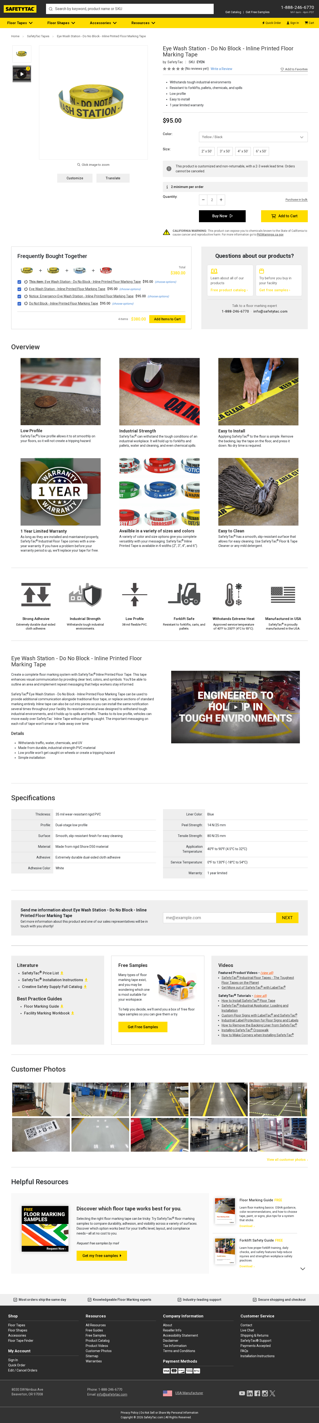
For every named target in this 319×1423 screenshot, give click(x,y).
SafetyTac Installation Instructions (52, 980)
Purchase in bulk (297, 199)
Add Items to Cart (167, 319)
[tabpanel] (255, 1213)
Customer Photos (99, 1351)
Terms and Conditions (179, 1351)
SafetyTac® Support (256, 1340)
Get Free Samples (257, 12)
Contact (246, 1325)
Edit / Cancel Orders (22, 1370)
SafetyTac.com (153, 1417)
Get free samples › (274, 290)
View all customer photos (286, 1159)
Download (246, 1226)
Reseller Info (172, 1330)
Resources (140, 23)
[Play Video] (21, 73)
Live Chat (247, 1330)
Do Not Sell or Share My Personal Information (169, 1412)
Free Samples (96, 1335)
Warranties (94, 1361)
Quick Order (273, 23)
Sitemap (92, 1356)
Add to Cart (288, 216)
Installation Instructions (258, 1356)
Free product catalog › (229, 290)
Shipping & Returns (255, 1335)
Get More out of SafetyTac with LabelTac (254, 987)
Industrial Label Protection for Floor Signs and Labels (260, 1020)
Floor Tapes (17, 23)
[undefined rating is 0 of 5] (174, 68)
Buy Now (219, 216)
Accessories (100, 23)
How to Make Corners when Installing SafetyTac (258, 1035)
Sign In (294, 23)
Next (303, 1268)
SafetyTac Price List (40, 973)
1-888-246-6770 (297, 7)
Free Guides (94, 1330)
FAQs (244, 1351)
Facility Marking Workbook (47, 1013)
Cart (311, 23)
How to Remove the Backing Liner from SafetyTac (259, 1025)
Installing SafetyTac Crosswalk (245, 1030)
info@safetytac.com (270, 311)
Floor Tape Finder (20, 1340)
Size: (167, 149)
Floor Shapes (58, 23)
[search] (130, 9)
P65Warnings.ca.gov (270, 234)
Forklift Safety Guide (257, 1240)
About (167, 1325)
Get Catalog (233, 12)
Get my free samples (100, 1255)
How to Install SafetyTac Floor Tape (248, 1001)
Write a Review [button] (221, 69)
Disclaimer (170, 1340)
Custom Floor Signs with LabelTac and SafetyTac (259, 1015)
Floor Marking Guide (41, 1006)
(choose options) (165, 282)
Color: (168, 134)
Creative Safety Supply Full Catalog (52, 986)
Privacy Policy (129, 1412)
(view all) (266, 973)
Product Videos (97, 1346)
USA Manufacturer (189, 1393)
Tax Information (175, 1346)
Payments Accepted (256, 1346)
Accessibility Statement (180, 1335)
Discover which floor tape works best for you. (129, 1209)
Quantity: (170, 197)
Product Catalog (98, 1340)
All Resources (96, 1325)
